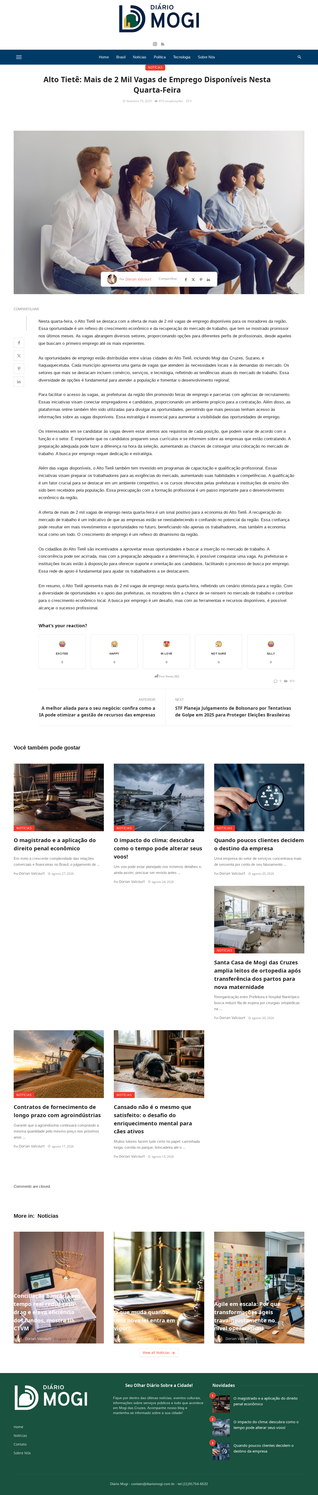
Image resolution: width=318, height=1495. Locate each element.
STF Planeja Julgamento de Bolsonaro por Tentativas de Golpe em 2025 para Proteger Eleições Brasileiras (233, 711)
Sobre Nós (206, 57)
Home (104, 57)
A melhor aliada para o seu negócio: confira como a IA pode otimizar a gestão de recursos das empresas (97, 711)
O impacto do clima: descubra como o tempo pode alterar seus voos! (158, 848)
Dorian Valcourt (138, 279)
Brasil (120, 57)
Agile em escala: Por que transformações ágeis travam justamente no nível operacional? (247, 1316)
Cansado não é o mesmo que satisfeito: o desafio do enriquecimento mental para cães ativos (153, 1119)
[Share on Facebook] (19, 343)
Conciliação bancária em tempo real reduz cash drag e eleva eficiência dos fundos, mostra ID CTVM (47, 1312)
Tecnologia (181, 57)
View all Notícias (156, 1352)
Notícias (139, 57)
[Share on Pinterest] (19, 368)
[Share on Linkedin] (19, 381)
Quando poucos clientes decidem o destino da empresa (259, 844)
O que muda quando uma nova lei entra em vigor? (144, 1320)
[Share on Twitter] (19, 356)
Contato (20, 1444)
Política (160, 57)
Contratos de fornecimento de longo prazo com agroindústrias (57, 1111)
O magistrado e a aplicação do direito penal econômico (55, 844)
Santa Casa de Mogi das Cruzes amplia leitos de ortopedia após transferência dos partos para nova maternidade (257, 974)
